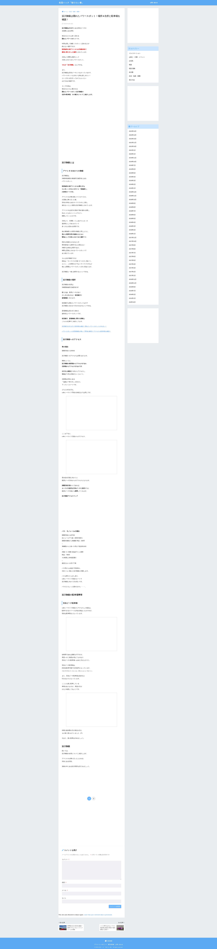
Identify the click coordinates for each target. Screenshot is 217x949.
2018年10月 (132, 199)
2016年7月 (132, 291)
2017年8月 (132, 249)
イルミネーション (134, 53)
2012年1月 (132, 298)
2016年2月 (132, 294)
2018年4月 (132, 222)
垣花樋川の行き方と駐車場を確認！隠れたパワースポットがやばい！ (84, 326)
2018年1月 (132, 234)
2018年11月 (132, 196)
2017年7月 (132, 253)
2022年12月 (132, 135)
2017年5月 (132, 260)
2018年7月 (132, 211)
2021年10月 (132, 146)
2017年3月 (132, 268)
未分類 (131, 72)
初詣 (130, 64)
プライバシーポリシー (100, 944)
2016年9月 (132, 287)
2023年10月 (132, 131)
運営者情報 (111, 944)
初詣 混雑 (132, 68)
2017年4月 (132, 264)
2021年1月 (132, 150)
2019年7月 (132, 165)
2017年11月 (132, 237)
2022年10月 (132, 139)
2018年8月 (132, 207)
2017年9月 (132, 245)
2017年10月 (132, 241)
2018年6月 (132, 215)
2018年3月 (132, 226)
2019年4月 (132, 177)
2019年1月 (132, 188)
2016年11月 (132, 283)
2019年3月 (132, 180)
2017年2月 (132, 272)
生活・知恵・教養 (134, 76)
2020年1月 (132, 154)
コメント (66, 859)
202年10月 (132, 302)
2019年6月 (132, 169)
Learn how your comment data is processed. (98, 915)
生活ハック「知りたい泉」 (71, 3)
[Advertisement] (91, 110)
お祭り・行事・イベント (137, 57)
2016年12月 (132, 279)
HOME (109, 941)
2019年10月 (132, 161)
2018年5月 (132, 218)
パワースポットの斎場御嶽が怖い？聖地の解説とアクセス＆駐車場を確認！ (86, 331)
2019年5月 (132, 173)
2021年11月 (132, 142)
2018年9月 (132, 203)
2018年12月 (132, 192)
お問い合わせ (154, 2)
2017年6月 (132, 256)
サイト (64, 898)
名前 (64, 882)
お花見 (131, 61)
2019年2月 (132, 184)
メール (65, 890)
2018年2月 (132, 230)
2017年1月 (132, 275)
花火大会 (132, 80)
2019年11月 (132, 158)
